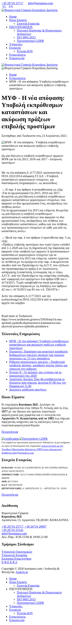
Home (13, 16)
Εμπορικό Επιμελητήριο (16, 558)
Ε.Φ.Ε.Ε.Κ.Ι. (9, 562)
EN (11, 6)
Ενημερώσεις (17, 54)
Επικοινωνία (16, 58)
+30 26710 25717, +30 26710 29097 (24, 526)
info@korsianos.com (40, 3)
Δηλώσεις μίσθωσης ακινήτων (27, 389)
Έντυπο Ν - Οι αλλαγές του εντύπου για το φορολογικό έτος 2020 (35, 374)
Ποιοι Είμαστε (18, 20)
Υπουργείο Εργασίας (14, 555)
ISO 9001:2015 (26, 37)
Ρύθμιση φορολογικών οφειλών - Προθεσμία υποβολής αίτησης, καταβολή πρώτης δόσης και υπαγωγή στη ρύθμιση (38, 365)
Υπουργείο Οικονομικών (17, 551)
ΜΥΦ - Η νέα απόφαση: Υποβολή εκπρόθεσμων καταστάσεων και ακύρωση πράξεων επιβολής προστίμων (39, 344)
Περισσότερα (10, 431)
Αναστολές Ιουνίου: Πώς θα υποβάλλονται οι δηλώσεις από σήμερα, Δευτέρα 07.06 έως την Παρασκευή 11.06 (37, 383)
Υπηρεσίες (15, 44)
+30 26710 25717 (12, 3)
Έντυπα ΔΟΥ (25, 51)
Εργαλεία (15, 47)
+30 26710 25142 (12, 530)
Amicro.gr (22, 572)
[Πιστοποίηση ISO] (10, 438)
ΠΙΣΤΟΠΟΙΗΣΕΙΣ (21, 27)
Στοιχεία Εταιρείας (28, 23)
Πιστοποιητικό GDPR (30, 40)
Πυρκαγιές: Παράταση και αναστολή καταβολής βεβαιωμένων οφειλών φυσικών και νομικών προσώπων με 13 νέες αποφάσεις (38, 355)
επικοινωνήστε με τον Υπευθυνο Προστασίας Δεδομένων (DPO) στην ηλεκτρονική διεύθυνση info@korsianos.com (32, 449)
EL (4, 6)
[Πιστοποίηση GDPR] (33, 438)
